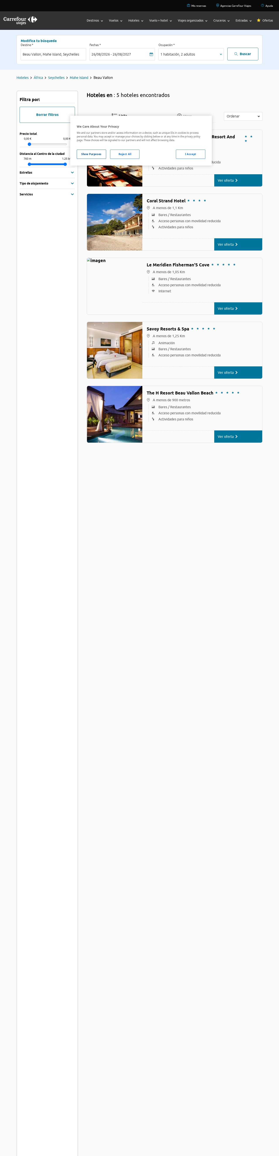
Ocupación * (166, 45)
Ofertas (267, 20)
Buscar (245, 54)
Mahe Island (79, 78)
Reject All (125, 154)
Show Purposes (91, 154)
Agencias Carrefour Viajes (235, 5)
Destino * (27, 45)
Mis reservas (198, 5)
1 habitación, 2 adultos (177, 54)
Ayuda (269, 5)
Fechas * (95, 45)
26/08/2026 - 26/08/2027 (111, 54)
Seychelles (56, 78)
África (38, 78)
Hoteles (23, 78)
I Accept (190, 154)
